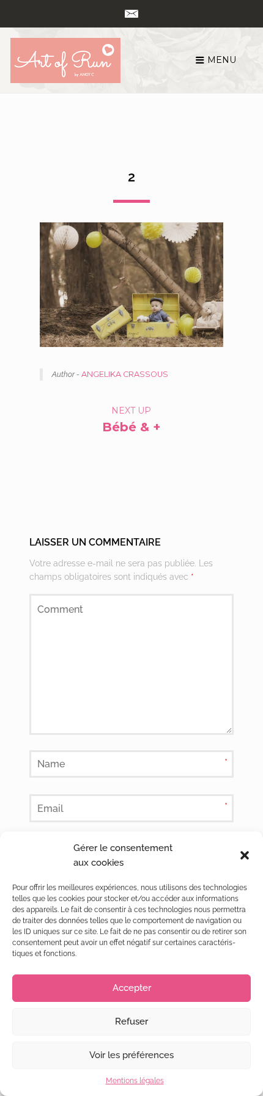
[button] (245, 855)
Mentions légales (135, 1080)
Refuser (131, 1021)
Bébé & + (131, 427)
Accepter (132, 987)
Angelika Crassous (124, 374)
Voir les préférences (131, 1055)
